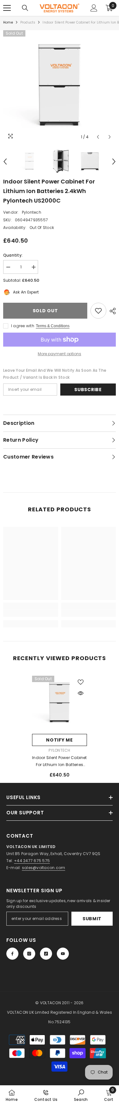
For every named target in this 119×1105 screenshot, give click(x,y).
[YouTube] (63, 954)
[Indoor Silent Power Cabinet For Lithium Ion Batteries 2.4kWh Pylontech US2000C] (59, 703)
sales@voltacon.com (43, 867)
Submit (92, 918)
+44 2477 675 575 (32, 860)
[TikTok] (46, 954)
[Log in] (93, 7)
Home (8, 22)
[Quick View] (80, 693)
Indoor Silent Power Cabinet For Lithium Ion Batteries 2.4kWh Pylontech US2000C (59, 761)
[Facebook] (12, 954)
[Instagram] (29, 954)
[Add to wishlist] (98, 311)
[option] (59, 86)
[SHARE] (111, 311)
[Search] (25, 8)
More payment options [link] (59, 353)
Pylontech (31, 212)
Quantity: (13, 255)
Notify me (59, 740)
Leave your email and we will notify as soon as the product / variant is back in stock (54, 374)
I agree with (22, 325)
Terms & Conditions (52, 326)
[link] (30, 613)
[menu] (7, 8)
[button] (97, 136)
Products (28, 22)
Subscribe (88, 389)
